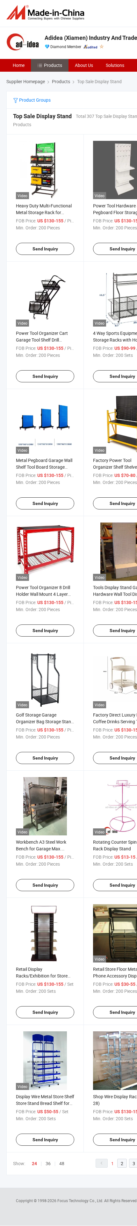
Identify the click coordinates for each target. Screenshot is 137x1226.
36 (48, 1163)
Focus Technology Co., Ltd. (80, 1200)
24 (34, 1163)
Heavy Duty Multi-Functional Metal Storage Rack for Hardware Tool (44, 212)
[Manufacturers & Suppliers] (46, 12)
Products (53, 65)
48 (61, 1163)
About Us (84, 65)
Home (19, 65)
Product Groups (34, 100)
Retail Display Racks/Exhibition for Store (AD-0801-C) (42, 975)
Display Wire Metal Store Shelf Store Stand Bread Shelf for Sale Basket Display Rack (45, 1103)
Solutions (115, 65)
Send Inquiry (45, 248)
